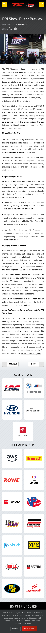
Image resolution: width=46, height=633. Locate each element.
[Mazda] (34, 410)
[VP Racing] (34, 501)
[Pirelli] (34, 458)
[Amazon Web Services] (12, 458)
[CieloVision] (34, 480)
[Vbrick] (12, 545)
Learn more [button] (26, 623)
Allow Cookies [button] (29, 629)
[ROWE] (12, 480)
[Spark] (34, 588)
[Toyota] (12, 501)
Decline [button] (15, 629)
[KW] (12, 523)
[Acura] (12, 388)
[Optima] (34, 567)
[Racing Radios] (12, 588)
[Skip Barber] (34, 523)
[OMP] (34, 545)
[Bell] (12, 567)
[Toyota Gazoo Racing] (23, 431)
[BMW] (34, 388)
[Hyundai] (12, 410)
